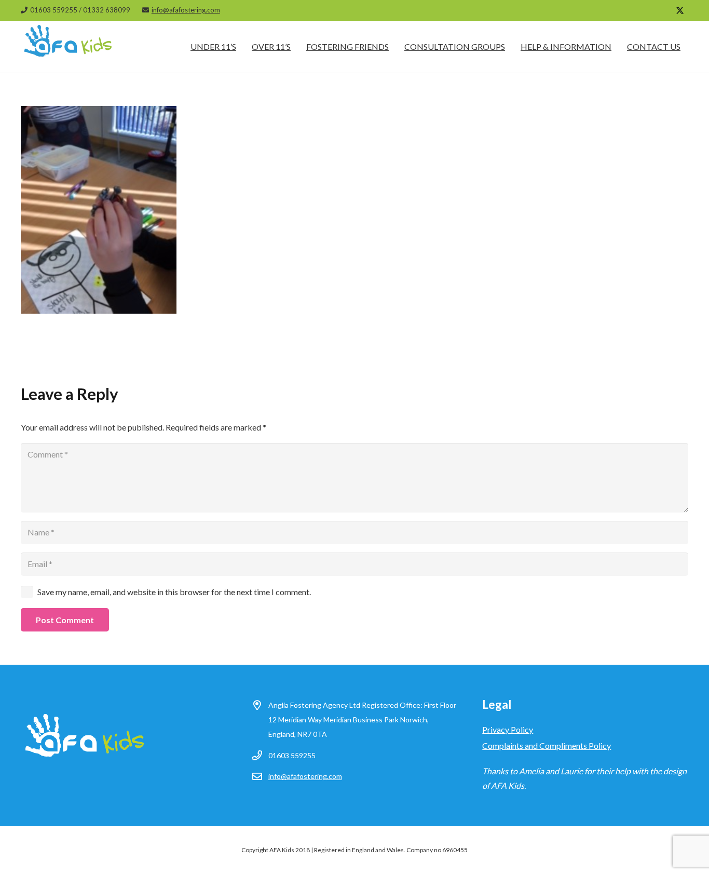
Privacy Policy (507, 729)
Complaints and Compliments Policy (546, 745)
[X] (680, 10)
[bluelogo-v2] (68, 46)
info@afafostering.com (305, 776)
